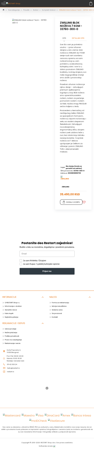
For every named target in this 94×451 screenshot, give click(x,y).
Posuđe (26, 10)
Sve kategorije (14, 10)
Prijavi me (47, 271)
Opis (64, 38)
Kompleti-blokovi (48, 10)
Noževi (35, 10)
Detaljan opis (78, 38)
